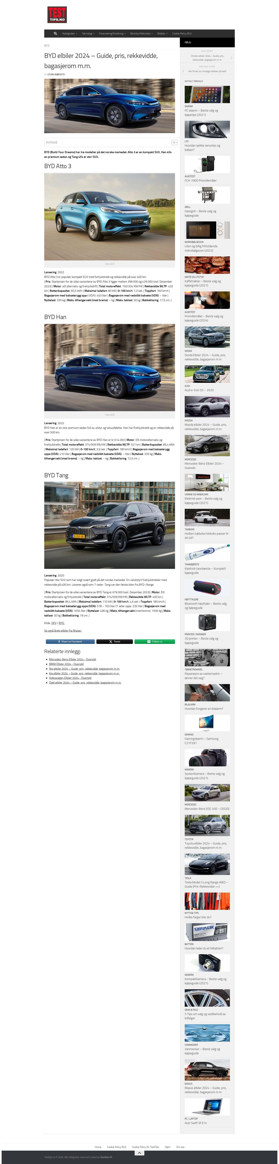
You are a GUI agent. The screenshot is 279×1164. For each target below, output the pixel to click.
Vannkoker (191, 1044)
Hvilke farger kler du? (198, 917)
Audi (187, 386)
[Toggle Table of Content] (173, 142)
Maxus (188, 1083)
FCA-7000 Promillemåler (201, 180)
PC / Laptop (191, 1118)
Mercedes (190, 459)
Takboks (189, 529)
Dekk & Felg (191, 1009)
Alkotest (190, 176)
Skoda (188, 351)
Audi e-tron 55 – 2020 (199, 390)
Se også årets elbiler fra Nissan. (63, 630)
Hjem (167, 1147)
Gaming (189, 734)
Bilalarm (190, 704)
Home (98, 1147)
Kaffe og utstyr (194, 277)
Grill (188, 207)
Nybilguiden (68, 33)
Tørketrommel (194, 669)
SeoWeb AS (106, 1157)
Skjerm (189, 106)
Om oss (180, 1147)
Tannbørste (192, 564)
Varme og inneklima (196, 494)
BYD (47, 45)
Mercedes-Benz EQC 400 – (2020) (207, 809)
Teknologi (87, 33)
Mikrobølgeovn (194, 242)
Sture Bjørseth (56, 74)
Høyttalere (191, 599)
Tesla (188, 878)
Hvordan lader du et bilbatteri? (204, 948)
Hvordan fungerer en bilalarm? (204, 709)
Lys (186, 141)
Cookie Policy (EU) (181, 33)
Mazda (189, 420)
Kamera (189, 769)
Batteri (189, 944)
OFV (53, 623)
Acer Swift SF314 (196, 1123)
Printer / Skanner (195, 634)
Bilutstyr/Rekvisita (140, 33)
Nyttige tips (192, 913)
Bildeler (161, 33)
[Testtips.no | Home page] (57, 14)
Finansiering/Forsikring (111, 33)
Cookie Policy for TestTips (145, 1147)
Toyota (189, 839)
